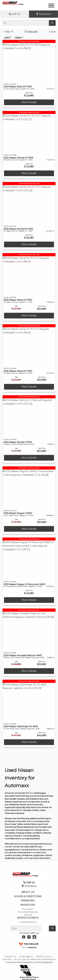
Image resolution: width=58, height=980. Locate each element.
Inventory (27, 905)
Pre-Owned (27, 909)
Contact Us (10, 956)
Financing (28, 900)
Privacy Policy (44, 956)
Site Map (7, 959)
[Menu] (51, 6)
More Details (29, 102)
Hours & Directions (28, 896)
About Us (27, 892)
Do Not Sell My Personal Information (34, 959)
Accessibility (26, 956)
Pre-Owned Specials (28, 912)
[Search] (52, 23)
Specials (28, 915)
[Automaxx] (16, 2)
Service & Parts (28, 917)
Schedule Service (27, 922)
